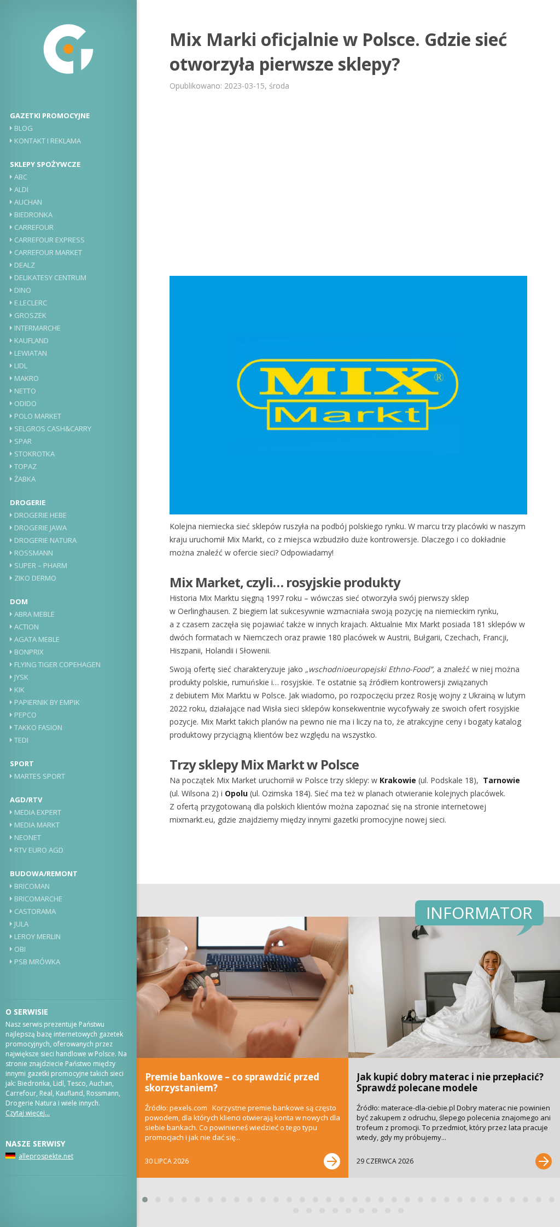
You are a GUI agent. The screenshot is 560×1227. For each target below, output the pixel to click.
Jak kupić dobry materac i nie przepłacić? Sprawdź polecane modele (450, 1082)
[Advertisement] (348, 182)
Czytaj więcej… (27, 1113)
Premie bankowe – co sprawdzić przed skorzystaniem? (232, 1082)
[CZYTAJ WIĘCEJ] (332, 1161)
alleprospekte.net (46, 1156)
